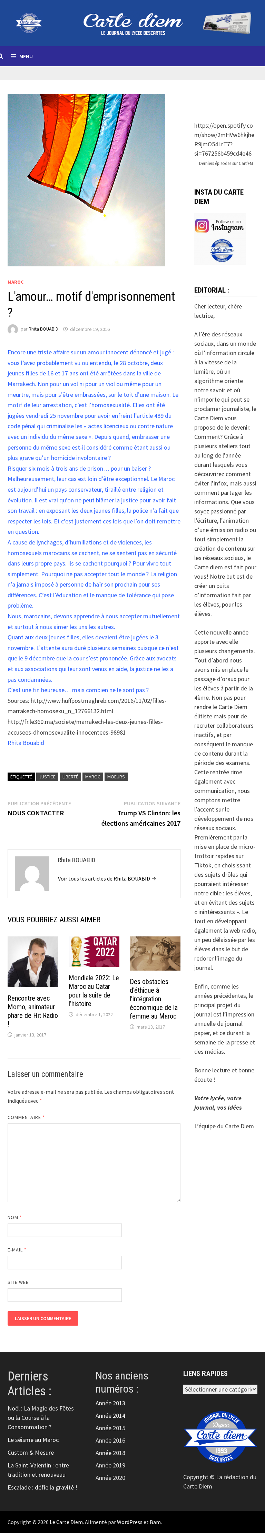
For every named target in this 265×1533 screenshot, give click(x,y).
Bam (155, 1522)
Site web (18, 1282)
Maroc (15, 282)
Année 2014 (110, 1415)
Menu (26, 56)
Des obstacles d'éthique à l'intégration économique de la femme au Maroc (154, 998)
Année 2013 (110, 1403)
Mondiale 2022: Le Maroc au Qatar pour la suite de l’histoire (94, 991)
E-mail (17, 1250)
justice (47, 777)
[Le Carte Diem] (132, 22)
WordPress (130, 1522)
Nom (15, 1217)
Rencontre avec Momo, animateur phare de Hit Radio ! (33, 1011)
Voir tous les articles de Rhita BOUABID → (107, 878)
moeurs (116, 777)
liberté (70, 777)
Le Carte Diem (66, 1522)
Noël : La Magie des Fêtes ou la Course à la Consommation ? (41, 1417)
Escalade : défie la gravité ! (42, 1487)
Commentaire (26, 1117)
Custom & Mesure (31, 1452)
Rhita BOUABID (43, 329)
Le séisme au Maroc (33, 1440)
